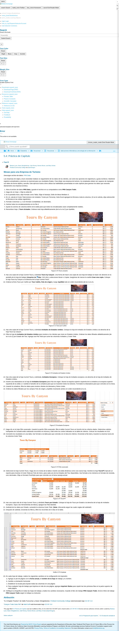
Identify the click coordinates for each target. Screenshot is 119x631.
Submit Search (5, 38)
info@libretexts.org (98, 628)
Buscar (7, 146)
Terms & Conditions (50, 628)
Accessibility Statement (63, 628)
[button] (7, 115)
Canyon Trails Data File (12, 604)
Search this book (5, 32)
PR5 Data (27, 175)
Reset (3, 51)
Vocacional (37, 151)
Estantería (23, 151)
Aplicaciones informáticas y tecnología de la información (78, 151)
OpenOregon (31, 167)
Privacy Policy (38, 628)
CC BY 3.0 (48, 604)
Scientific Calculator (10, 101)
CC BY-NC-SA (75, 609)
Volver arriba (7, 615)
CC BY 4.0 (88, 601)
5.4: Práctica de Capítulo (20, 609)
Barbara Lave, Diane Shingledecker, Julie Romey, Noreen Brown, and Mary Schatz (32, 165)
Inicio (12, 151)
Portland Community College (18, 167)
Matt (27, 604)
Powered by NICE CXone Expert (31, 624)
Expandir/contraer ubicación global (114, 150)
